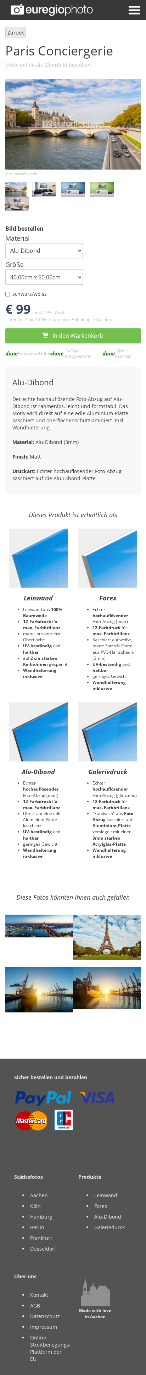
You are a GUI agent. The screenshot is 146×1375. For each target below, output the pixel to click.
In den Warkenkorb (75, 335)
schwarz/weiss (29, 293)
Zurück (15, 32)
